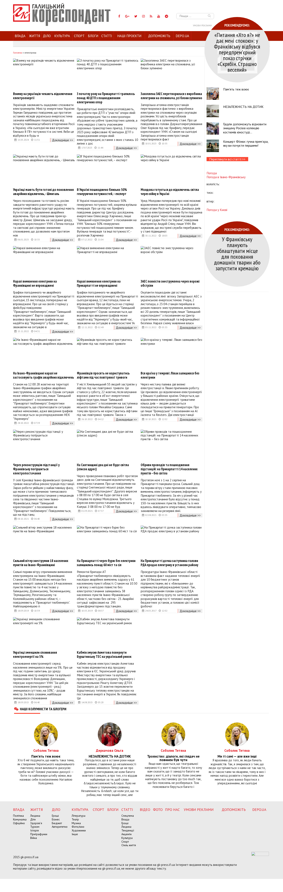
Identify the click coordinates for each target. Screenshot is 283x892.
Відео (145, 809)
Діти (33, 819)
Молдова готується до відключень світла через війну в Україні (170, 191)
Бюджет (57, 823)
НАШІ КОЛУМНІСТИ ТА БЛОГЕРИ (43, 708)
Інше (75, 834)
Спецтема (127, 816)
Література (78, 816)
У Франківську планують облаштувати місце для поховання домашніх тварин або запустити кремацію (237, 253)
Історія (34, 830)
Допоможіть (159, 36)
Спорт (79, 36)
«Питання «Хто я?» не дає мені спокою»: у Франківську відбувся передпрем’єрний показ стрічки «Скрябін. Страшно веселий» (237, 52)
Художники (79, 830)
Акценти (126, 834)
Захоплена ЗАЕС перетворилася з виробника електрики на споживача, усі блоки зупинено (171, 95)
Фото (158, 809)
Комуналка (20, 819)
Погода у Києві (217, 210)
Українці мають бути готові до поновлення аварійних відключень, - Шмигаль (43, 191)
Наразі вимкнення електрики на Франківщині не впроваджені (35, 283)
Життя (34, 36)
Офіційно (19, 823)
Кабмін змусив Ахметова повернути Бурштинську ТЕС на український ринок (104, 654)
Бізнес (56, 819)
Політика (18, 816)
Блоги (93, 36)
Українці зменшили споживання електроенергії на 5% (35, 654)
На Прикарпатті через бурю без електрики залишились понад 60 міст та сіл (106, 562)
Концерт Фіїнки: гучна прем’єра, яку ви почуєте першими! (245, 143)
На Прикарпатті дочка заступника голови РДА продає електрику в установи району (169, 562)
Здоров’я (36, 823)
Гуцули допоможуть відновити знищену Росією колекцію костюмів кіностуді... (244, 128)
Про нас (172, 809)
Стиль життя (128, 845)
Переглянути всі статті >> (227, 159)
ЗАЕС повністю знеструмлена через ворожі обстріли (170, 283)
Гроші (55, 816)
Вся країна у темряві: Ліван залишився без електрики (170, 375)
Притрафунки (38, 834)
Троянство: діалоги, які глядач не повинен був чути (173, 758)
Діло (47, 36)
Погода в (226, 177)
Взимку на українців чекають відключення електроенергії (42, 95)
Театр (75, 819)
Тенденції (127, 830)
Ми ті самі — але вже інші (237, 756)
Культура (62, 36)
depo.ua (182, 36)
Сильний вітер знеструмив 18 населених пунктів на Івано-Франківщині (40, 562)
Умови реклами (202, 25)
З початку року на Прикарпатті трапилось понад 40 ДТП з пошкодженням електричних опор (106, 97)
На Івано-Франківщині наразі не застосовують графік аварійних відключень (43, 375)
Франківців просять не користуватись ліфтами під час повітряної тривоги (103, 375)
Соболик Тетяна (46, 750)
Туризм (34, 827)
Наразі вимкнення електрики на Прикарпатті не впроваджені (99, 283)
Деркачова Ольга (109, 750)
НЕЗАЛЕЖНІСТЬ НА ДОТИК (243, 107)
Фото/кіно (78, 827)
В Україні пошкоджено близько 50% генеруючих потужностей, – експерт (102, 191)
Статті (106, 36)
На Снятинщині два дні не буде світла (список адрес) (103, 467)
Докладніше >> (62, 140)
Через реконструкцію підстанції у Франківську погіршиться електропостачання (36, 469)
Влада (20, 36)
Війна (33, 838)
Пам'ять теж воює (236, 89)
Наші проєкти (129, 36)
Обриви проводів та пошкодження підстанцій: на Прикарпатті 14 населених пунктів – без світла (169, 469)
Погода (212, 173)
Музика (76, 823)
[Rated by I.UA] (260, 855)
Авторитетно (60, 827)
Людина (35, 816)
